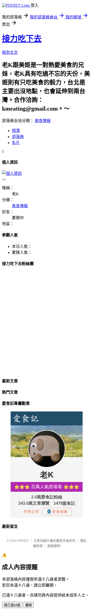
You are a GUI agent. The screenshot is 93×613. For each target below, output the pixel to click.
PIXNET (23, 541)
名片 (16, 142)
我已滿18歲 (12, 605)
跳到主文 (10, 52)
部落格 (18, 137)
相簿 (16, 131)
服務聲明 (53, 546)
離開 (28, 605)
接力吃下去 (22, 38)
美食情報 (43, 121)
